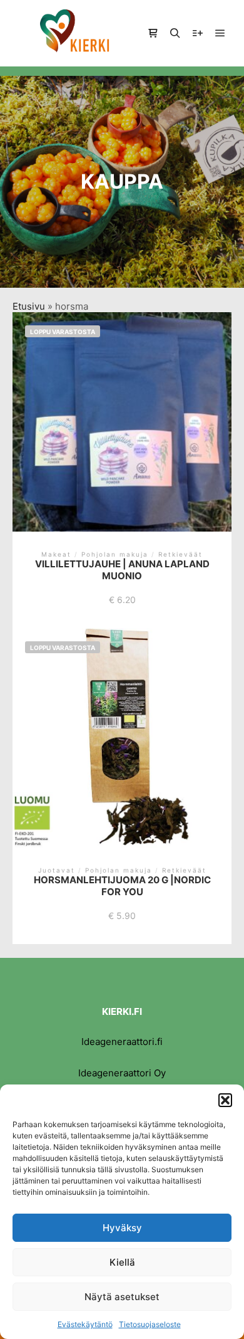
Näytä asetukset (122, 1297)
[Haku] (175, 33)
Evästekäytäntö (85, 1324)
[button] (225, 1100)
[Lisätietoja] (197, 33)
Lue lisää (122, 429)
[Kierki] (75, 33)
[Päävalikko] (220, 33)
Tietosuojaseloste (150, 1324)
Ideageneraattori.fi (122, 1042)
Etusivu (29, 306)
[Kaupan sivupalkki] (152, 33)
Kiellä (122, 1262)
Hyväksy (122, 1228)
